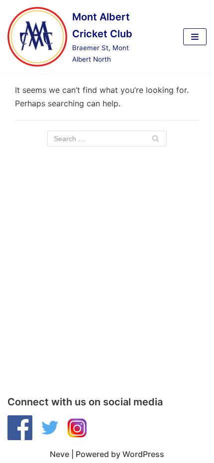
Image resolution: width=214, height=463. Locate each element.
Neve (59, 454)
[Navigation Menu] (195, 36)
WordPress (143, 454)
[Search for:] (107, 139)
